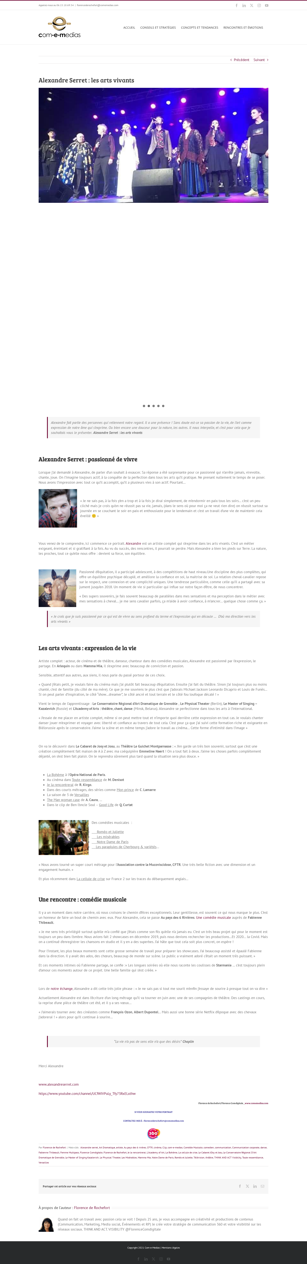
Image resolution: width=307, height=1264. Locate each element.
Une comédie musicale (213, 917)
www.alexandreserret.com (59, 1084)
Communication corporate (245, 1147)
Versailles (44, 1162)
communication (223, 1147)
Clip (164, 1147)
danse (263, 1147)
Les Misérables (129, 1157)
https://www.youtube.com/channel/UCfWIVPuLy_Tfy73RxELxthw (87, 1093)
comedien (209, 1147)
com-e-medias (175, 1147)
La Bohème (171, 1152)
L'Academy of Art (155, 1152)
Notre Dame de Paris (163, 1157)
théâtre (209, 1157)
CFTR (150, 1147)
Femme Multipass (69, 1152)
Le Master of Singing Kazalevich (82, 1157)
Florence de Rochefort (54, 1147)
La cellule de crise (187, 1152)
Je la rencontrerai (137, 1152)
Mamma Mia (144, 1157)
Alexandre (133, 543)
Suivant (259, 60)
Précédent (241, 60)
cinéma (157, 1147)
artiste (119, 1147)
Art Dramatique (107, 1147)
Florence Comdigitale (91, 1152)
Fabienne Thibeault (49, 1152)
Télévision (199, 1157)
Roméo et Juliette (184, 1157)
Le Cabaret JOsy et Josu (210, 1152)
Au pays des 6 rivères (135, 1147)
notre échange (62, 988)
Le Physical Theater (110, 1157)
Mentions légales (171, 1247)
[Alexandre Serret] (153, 145)
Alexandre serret (89, 1147)
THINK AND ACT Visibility (227, 1157)
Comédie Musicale (193, 1147)
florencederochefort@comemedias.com (97, 5)
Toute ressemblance (252, 1157)
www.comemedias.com (256, 1103)
